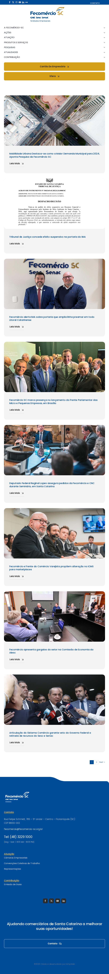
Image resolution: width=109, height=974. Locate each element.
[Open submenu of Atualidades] (104, 52)
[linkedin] (23, 2)
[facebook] (10, 2)
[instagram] (16, 2)
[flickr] (27, 2)
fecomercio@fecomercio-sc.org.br (23, 829)
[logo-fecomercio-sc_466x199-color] (47, 7)
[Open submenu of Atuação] (104, 37)
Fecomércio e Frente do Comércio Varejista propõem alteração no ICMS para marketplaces (51, 568)
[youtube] (20, 2)
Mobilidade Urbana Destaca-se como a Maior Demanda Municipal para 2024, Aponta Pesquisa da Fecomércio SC (54, 155)
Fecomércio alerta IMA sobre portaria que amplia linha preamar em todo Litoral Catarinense (51, 318)
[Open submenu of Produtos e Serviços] (104, 42)
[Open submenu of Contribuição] (104, 57)
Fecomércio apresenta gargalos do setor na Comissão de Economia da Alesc (51, 651)
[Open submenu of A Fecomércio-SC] (104, 27)
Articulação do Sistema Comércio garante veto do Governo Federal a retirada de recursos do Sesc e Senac (50, 734)
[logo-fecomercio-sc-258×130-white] (17, 791)
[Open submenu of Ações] (104, 32)
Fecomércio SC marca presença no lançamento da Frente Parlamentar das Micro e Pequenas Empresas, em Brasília (53, 401)
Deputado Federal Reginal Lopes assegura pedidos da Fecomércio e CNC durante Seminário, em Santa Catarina (52, 485)
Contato (95, 3)
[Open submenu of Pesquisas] (104, 47)
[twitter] (13, 2)
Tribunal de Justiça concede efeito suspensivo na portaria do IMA (47, 236)
